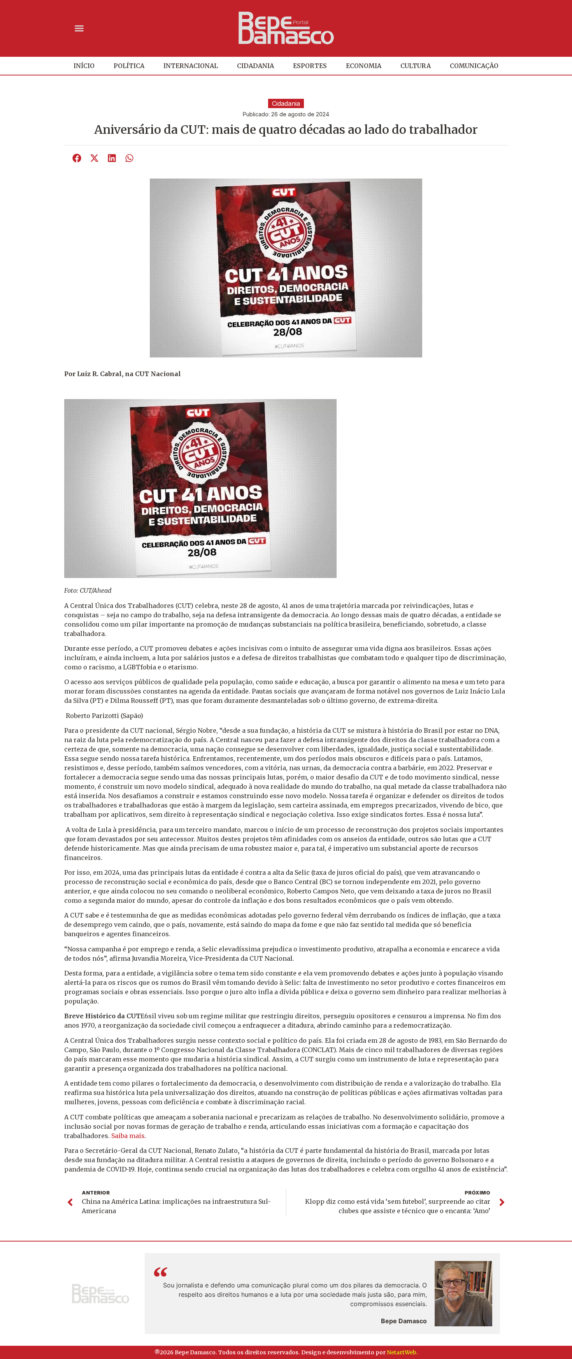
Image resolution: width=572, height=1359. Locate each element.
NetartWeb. (402, 1352)
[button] (79, 28)
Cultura (415, 66)
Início (84, 66)
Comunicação (474, 66)
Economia (363, 66)
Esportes (310, 66)
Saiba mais (128, 1136)
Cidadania (255, 66)
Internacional (190, 66)
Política (129, 66)
